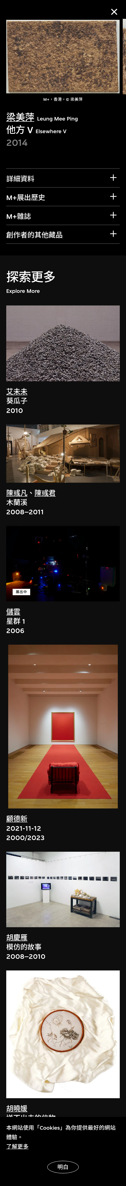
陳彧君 (45, 493)
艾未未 (16, 392)
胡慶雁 (16, 938)
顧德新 (16, 819)
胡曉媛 (16, 1109)
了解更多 (17, 1146)
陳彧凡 (16, 493)
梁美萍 (20, 117)
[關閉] (114, 12)
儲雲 (13, 612)
